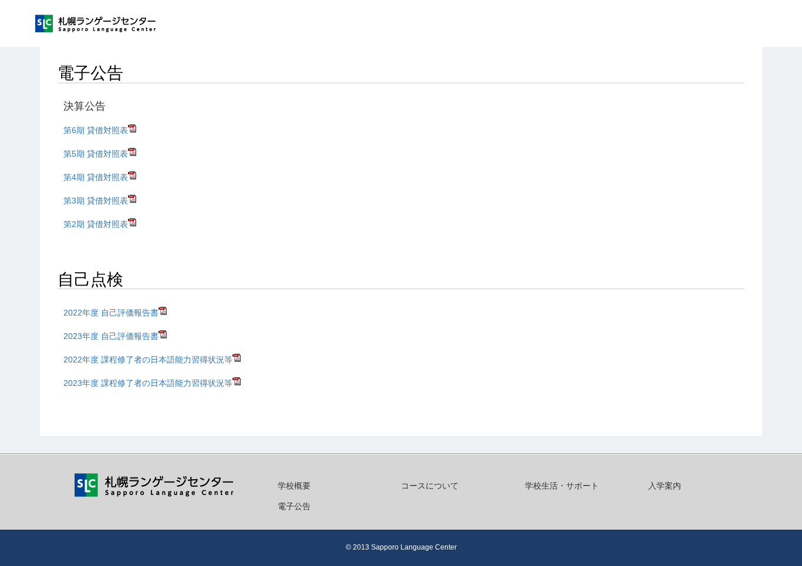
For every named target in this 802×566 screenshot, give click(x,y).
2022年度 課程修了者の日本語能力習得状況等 (147, 359)
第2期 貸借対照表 (95, 224)
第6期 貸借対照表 (95, 130)
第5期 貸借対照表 (95, 153)
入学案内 (664, 485)
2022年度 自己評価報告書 (111, 312)
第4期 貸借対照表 (95, 177)
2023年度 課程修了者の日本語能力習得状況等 (147, 383)
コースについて (430, 485)
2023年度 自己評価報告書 (111, 336)
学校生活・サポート (562, 485)
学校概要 (294, 485)
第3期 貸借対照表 (95, 200)
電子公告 (294, 506)
